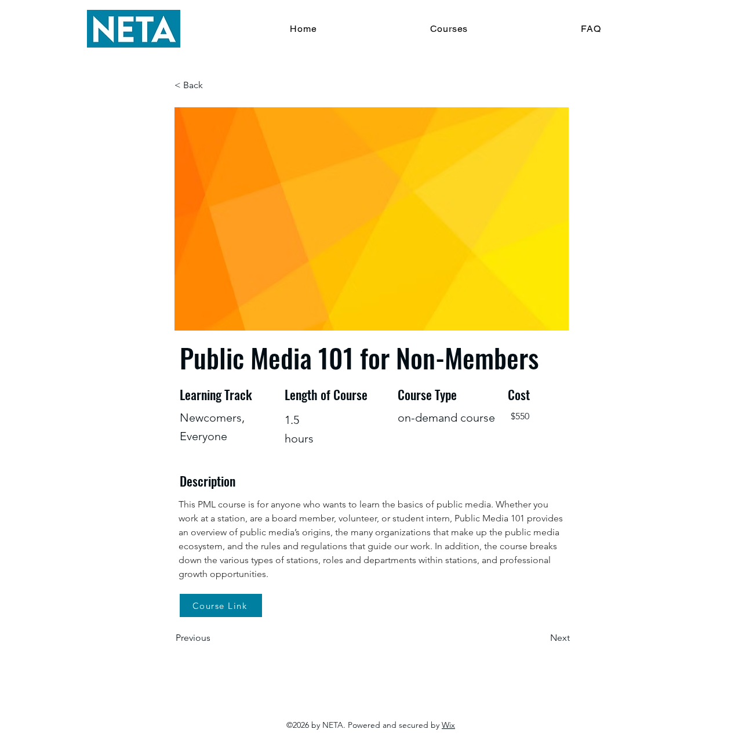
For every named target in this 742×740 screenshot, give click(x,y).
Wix (448, 725)
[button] (212, 85)
